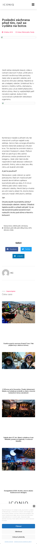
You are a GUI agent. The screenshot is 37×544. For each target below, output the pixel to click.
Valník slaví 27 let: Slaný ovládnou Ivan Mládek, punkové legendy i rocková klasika (18, 439)
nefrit (30, 228)
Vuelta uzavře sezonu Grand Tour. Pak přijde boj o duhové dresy (18, 344)
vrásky (11, 230)
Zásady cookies (9, 541)
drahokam (7, 228)
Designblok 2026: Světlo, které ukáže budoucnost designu (18, 491)
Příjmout (18, 526)
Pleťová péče (26, 32)
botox (10, 226)
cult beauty (24, 226)
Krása (19, 32)
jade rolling (20, 228)
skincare (6, 230)
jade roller (13, 228)
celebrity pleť (16, 226)
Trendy (32, 32)
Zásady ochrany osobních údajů (22, 541)
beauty (6, 226)
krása (26, 228)
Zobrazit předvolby (18, 537)
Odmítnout (18, 531)
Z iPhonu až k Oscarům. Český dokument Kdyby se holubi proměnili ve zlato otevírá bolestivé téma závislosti (18, 391)
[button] (34, 506)
